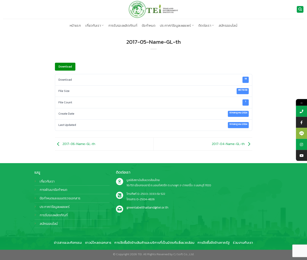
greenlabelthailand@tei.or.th (147, 207)
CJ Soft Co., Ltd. (183, 254)
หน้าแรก (75, 25)
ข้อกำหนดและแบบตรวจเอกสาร (60, 198)
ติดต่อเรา (204, 25)
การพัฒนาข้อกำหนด (53, 189)
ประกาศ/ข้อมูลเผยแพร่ (175, 25)
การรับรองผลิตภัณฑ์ (122, 25)
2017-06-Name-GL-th (78, 143)
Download (65, 66)
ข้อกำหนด (148, 25)
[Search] (300, 9)
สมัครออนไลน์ (228, 25)
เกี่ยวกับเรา (93, 25)
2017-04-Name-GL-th (229, 143)
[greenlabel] (153, 9)
